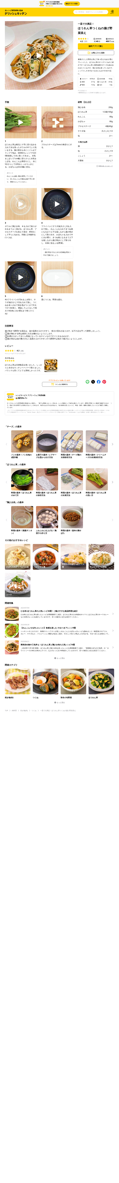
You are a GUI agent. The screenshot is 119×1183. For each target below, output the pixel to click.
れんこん (81, 117)
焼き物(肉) (24, 710)
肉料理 (14, 710)
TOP (6, 710)
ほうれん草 (82, 112)
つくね (33, 710)
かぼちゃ (81, 121)
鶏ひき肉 (81, 107)
